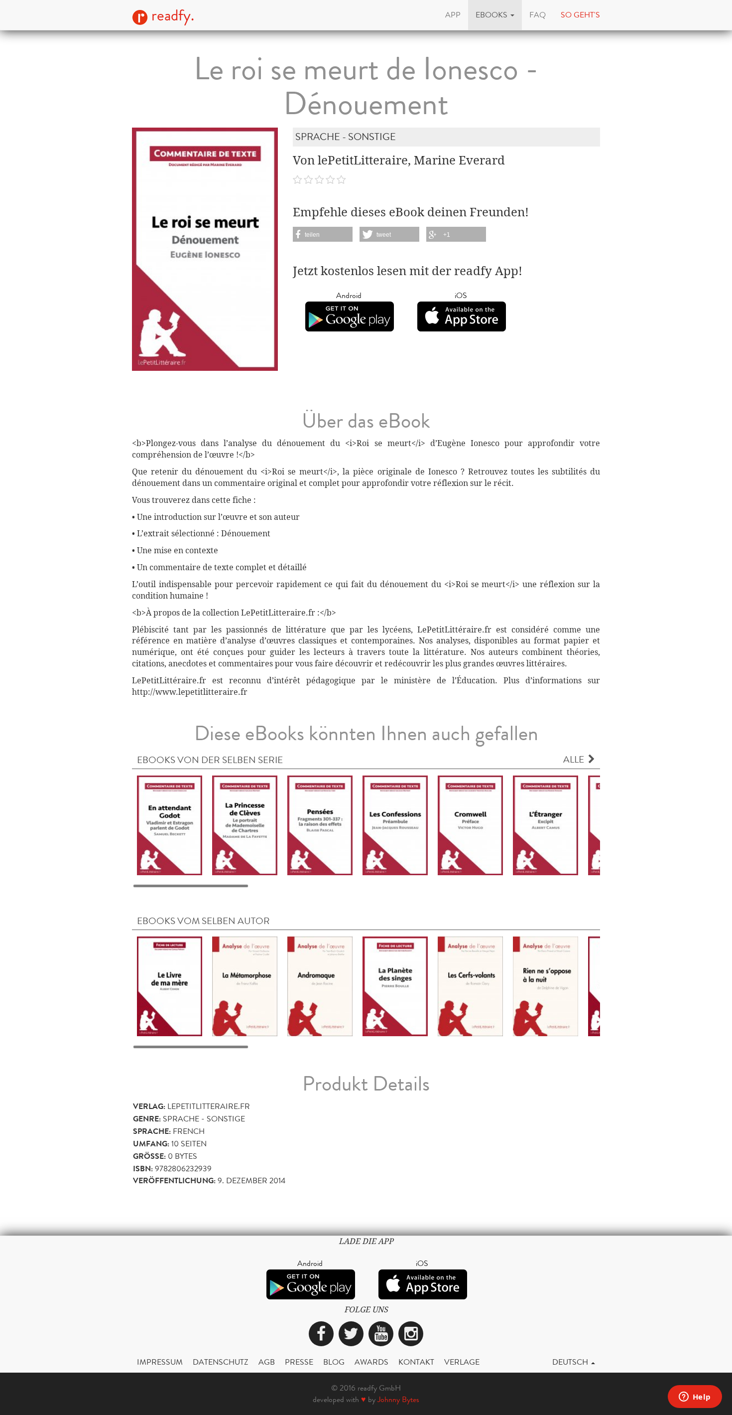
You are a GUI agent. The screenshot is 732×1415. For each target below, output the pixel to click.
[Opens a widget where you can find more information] (694, 1397)
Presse (299, 1362)
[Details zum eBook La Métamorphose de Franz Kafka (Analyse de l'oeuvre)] (244, 985)
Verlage (462, 1362)
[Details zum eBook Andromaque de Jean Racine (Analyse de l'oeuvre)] (320, 985)
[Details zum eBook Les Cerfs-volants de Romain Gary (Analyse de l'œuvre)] (470, 985)
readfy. (171, 15)
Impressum (160, 1362)
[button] (495, 15)
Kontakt (416, 1362)
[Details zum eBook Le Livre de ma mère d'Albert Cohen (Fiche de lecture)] (169, 985)
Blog (334, 1362)
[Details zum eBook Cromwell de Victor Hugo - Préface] (470, 824)
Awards (371, 1362)
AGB (266, 1362)
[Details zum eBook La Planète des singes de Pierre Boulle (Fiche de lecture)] (395, 985)
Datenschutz (220, 1362)
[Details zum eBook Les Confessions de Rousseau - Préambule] (395, 824)
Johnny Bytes (398, 1399)
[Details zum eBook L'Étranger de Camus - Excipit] (545, 824)
